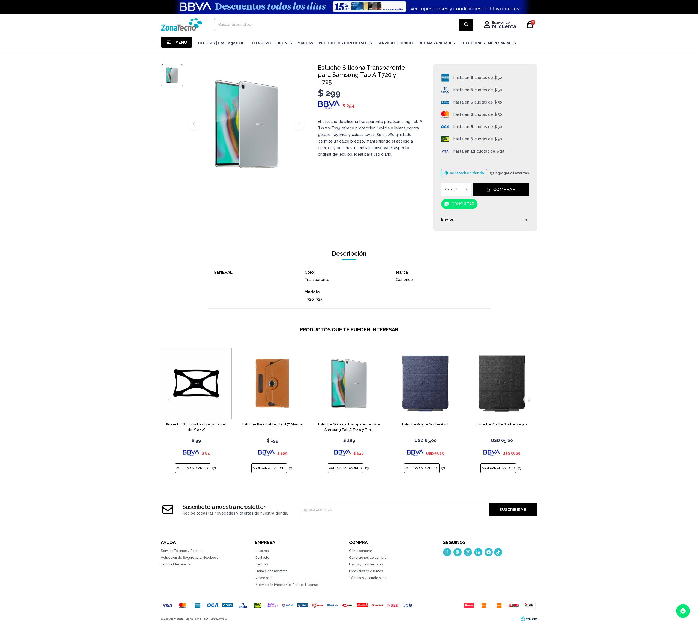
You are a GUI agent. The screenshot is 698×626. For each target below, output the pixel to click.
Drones (284, 43)
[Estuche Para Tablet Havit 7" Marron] (272, 383)
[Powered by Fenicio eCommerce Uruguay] (529, 619)
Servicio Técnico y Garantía (182, 551)
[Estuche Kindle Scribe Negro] (501, 383)
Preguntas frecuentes (366, 571)
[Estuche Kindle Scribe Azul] (425, 383)
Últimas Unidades (436, 43)
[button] (529, 400)
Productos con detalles (345, 43)
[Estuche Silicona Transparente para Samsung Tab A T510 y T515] (349, 383)
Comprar (504, 189)
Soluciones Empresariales (488, 43)
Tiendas (261, 564)
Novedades (264, 578)
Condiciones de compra (367, 558)
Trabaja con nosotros (271, 571)
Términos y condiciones (367, 578)
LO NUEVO (261, 43)
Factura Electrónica (176, 564)
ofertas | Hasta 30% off (222, 43)
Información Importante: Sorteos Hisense (286, 585)
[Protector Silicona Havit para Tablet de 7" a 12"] (196, 383)
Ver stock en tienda (467, 173)
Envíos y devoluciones (366, 564)
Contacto (262, 558)
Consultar (463, 204)
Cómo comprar (360, 551)
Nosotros (262, 551)
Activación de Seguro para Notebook (189, 558)
